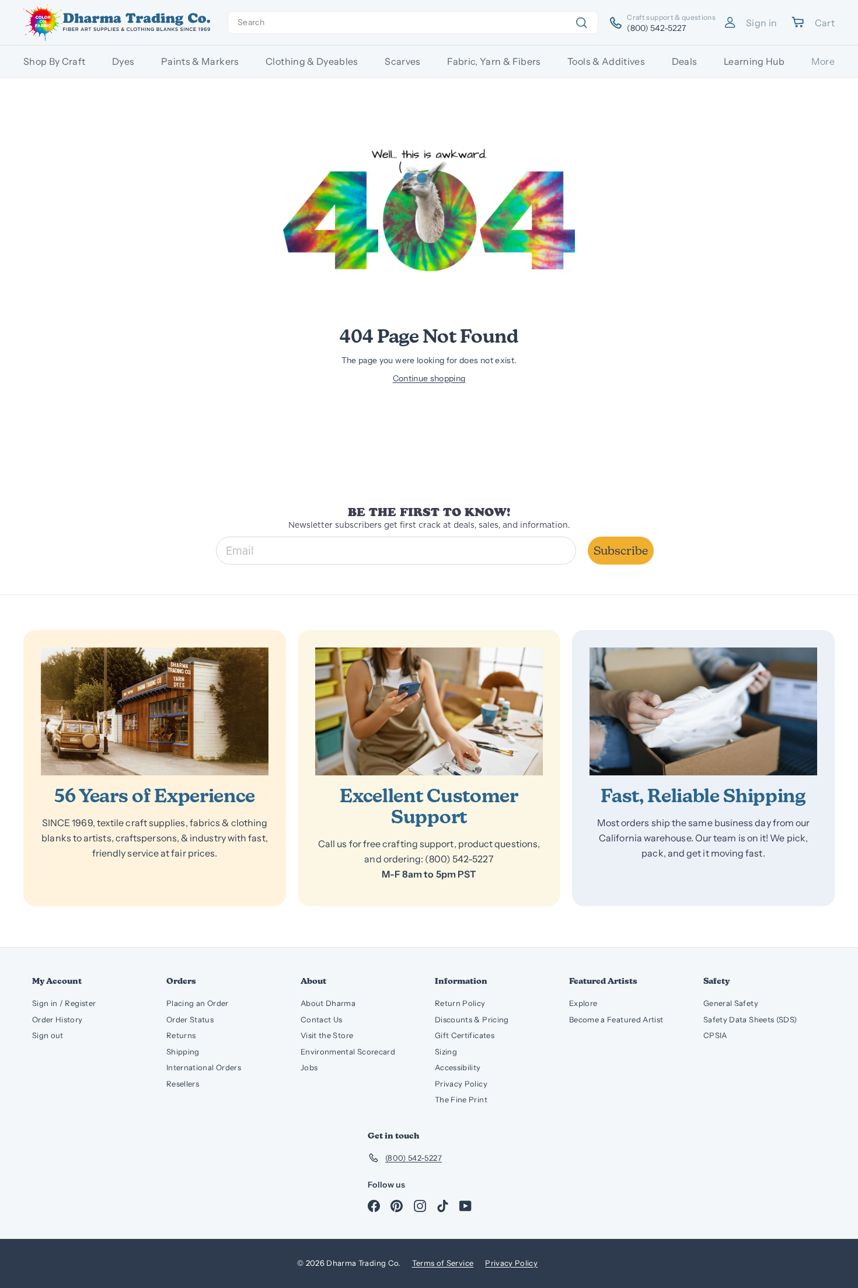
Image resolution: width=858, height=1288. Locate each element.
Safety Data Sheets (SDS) (750, 1019)
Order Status (190, 1019)
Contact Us (322, 1019)
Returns (181, 1035)
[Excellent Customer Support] (429, 711)
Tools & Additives (606, 61)
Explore (583, 1003)
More (823, 61)
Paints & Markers (200, 61)
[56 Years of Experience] (154, 711)
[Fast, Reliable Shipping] (703, 711)
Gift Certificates (464, 1035)
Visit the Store (327, 1035)
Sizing (446, 1051)
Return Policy (460, 1003)
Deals (684, 61)
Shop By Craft (54, 61)
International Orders (203, 1067)
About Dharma (328, 1003)
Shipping (183, 1051)
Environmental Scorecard (348, 1051)
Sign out (48, 1035)
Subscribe (621, 551)
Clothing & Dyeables (312, 61)
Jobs (309, 1067)
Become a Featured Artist (616, 1019)
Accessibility (458, 1067)
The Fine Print (461, 1099)
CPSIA (715, 1035)
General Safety (730, 1003)
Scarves (402, 61)
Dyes (123, 61)
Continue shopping (429, 378)
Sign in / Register (64, 1003)
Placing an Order (197, 1003)
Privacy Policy (461, 1083)
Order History (57, 1019)
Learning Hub (754, 61)
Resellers (182, 1083)
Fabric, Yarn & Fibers (493, 61)
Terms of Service (443, 1263)
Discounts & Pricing (472, 1019)
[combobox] (413, 22)
